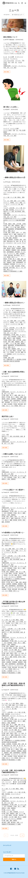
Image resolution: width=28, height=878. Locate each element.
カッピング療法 (7, 130)
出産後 (5, 64)
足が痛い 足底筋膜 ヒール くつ (11, 671)
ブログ (5, 206)
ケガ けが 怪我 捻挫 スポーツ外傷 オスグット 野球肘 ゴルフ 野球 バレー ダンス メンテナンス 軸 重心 (14, 202)
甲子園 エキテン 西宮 (8, 810)
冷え (16, 62)
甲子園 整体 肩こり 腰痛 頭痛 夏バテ (13, 395)
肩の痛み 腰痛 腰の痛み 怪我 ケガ (12, 822)
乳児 (9, 62)
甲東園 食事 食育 (8, 357)
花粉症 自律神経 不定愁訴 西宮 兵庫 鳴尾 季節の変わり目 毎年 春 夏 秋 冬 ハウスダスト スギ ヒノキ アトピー (14, 745)
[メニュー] (25, 3)
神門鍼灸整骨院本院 (11, 872)
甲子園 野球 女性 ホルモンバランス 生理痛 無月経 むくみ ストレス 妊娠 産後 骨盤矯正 (14, 220)
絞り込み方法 (6, 14)
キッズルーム (13, 58)
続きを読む (6, 71)
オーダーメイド (19, 56)
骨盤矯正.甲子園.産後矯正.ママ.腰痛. (12, 271)
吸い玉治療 (22, 130)
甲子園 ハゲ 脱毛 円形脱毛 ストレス (13, 811)
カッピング (6, 58)
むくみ (5, 56)
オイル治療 (11, 56)
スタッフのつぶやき (8, 60)
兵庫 (12, 62)
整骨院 (5, 132)
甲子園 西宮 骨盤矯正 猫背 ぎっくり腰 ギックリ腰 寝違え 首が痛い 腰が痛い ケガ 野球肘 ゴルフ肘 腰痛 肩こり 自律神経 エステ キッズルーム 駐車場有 (14, 352)
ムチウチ (4, 795)
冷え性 (20, 62)
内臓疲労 (4, 439)
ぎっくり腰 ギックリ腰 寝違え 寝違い (13, 619)
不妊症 (5, 62)
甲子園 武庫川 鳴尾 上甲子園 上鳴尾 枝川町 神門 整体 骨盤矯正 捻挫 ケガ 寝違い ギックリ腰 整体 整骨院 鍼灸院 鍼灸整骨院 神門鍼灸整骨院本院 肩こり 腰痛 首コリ (15, 227)
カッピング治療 (14, 128)
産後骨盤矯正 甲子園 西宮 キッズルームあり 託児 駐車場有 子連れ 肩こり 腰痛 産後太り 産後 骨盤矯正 (15, 336)
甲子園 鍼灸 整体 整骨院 (9, 820)
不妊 (23, 60)
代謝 (14, 130)
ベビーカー (18, 60)
